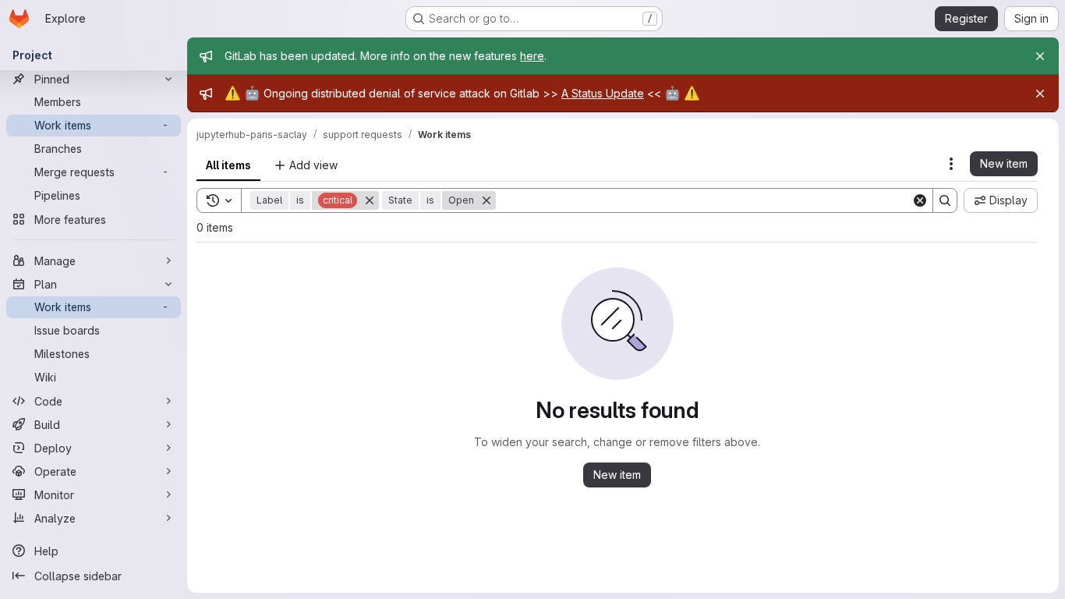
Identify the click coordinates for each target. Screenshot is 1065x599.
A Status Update (602, 93)
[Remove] (369, 200)
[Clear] (920, 200)
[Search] (944, 200)
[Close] (1040, 56)
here (532, 55)
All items (228, 165)
